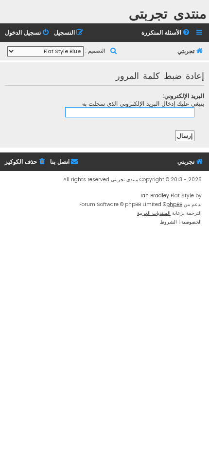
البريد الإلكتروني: (183, 96)
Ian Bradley (154, 195)
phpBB (174, 204)
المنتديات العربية (154, 213)
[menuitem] (166, 32)
